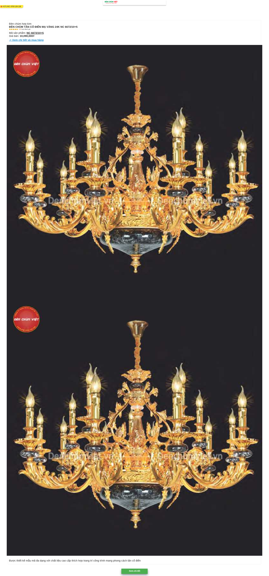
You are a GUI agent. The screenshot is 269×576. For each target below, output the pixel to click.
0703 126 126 (16, 6)
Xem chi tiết (134, 571)
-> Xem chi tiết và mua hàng (26, 40)
